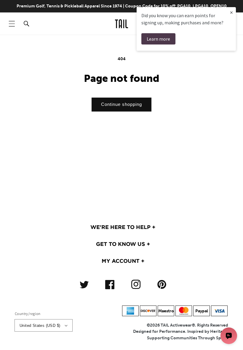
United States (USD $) (40, 325)
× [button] (231, 12)
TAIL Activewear (176, 325)
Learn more (158, 39)
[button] (12, 24)
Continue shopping (121, 104)
